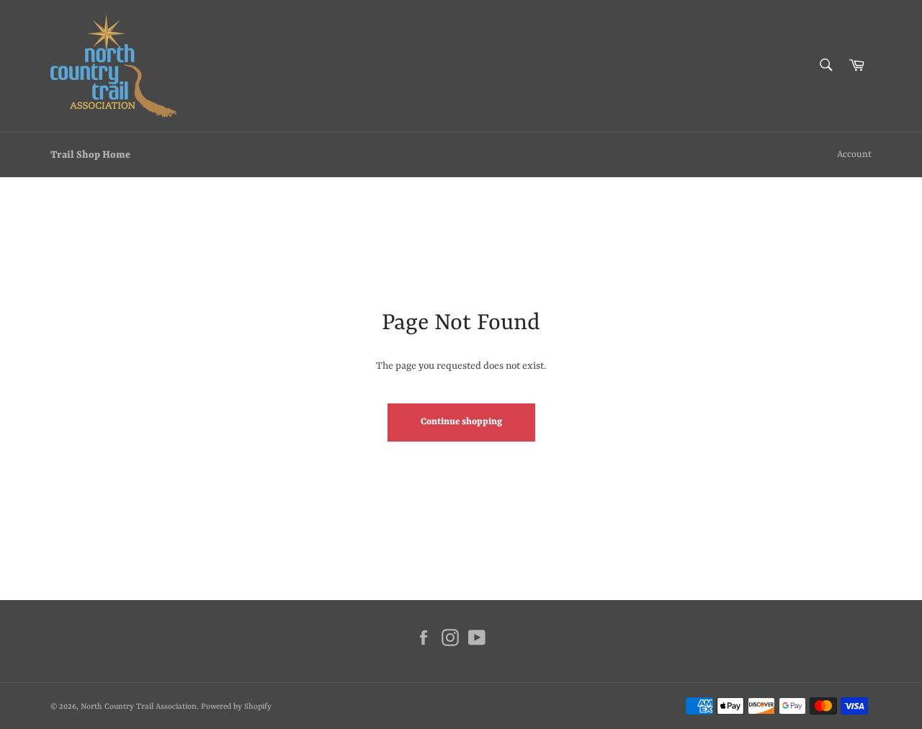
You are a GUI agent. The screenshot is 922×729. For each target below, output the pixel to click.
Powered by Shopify (236, 706)
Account (854, 154)
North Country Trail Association (139, 706)
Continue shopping (461, 421)
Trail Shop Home (90, 155)
